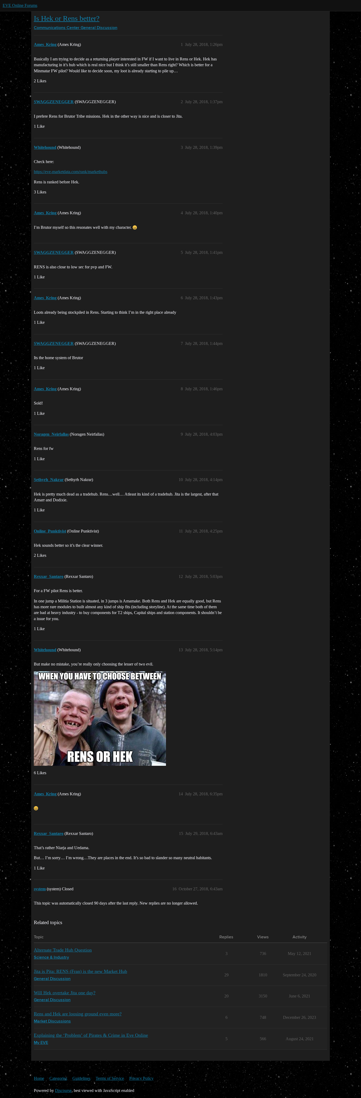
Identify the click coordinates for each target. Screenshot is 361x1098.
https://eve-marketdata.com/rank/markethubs (70, 171)
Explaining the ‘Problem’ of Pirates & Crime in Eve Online (91, 1035)
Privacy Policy (141, 1078)
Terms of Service (110, 1078)
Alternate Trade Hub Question (63, 950)
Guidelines (81, 1078)
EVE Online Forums (20, 5)
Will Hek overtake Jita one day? (64, 992)
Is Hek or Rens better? (66, 18)
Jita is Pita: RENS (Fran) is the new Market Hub (80, 971)
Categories (58, 1078)
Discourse (63, 1090)
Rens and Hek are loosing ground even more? (78, 1013)
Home (39, 1078)
